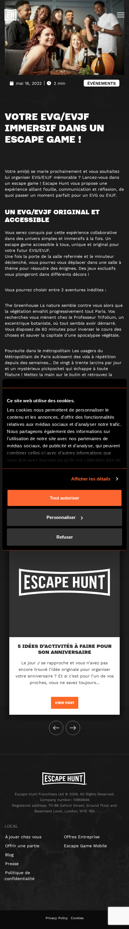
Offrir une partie (22, 845)
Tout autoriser (64, 497)
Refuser (64, 536)
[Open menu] (120, 15)
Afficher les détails (91, 478)
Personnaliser (61, 517)
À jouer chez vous (23, 836)
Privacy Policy (57, 918)
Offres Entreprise (82, 836)
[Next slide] (73, 728)
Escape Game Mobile (85, 845)
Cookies (77, 918)
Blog (9, 854)
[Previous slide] (56, 728)
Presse (12, 863)
